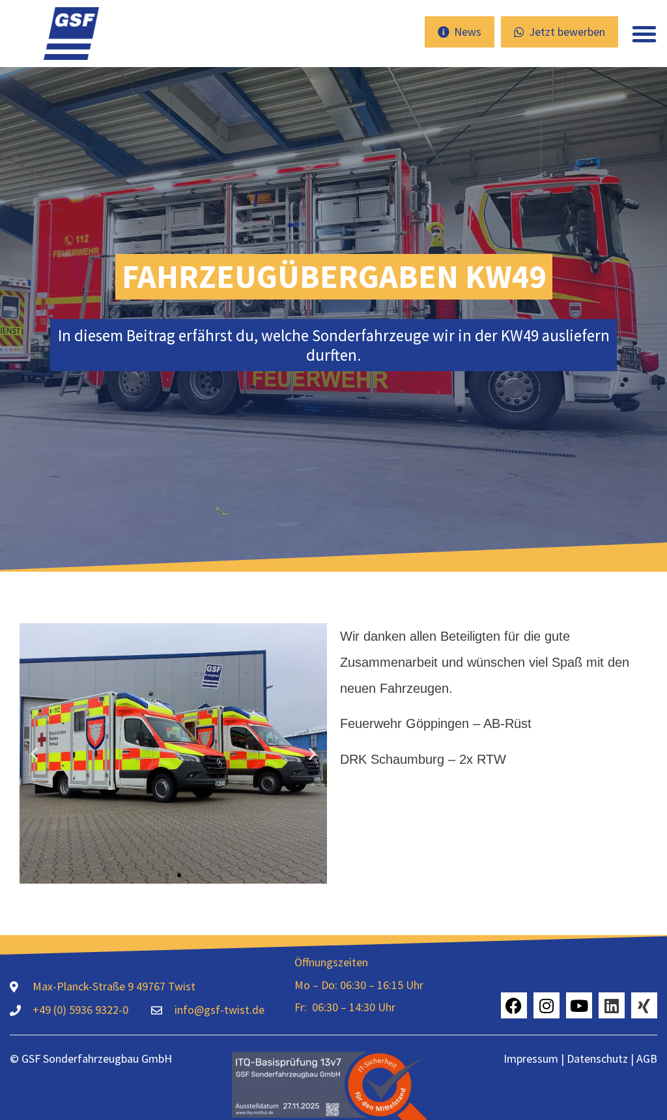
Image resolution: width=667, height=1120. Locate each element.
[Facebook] (514, 1005)
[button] (644, 33)
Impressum (531, 1058)
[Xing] (644, 1005)
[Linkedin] (612, 1005)
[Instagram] (546, 1005)
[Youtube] (579, 1005)
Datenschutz (596, 1058)
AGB (646, 1058)
